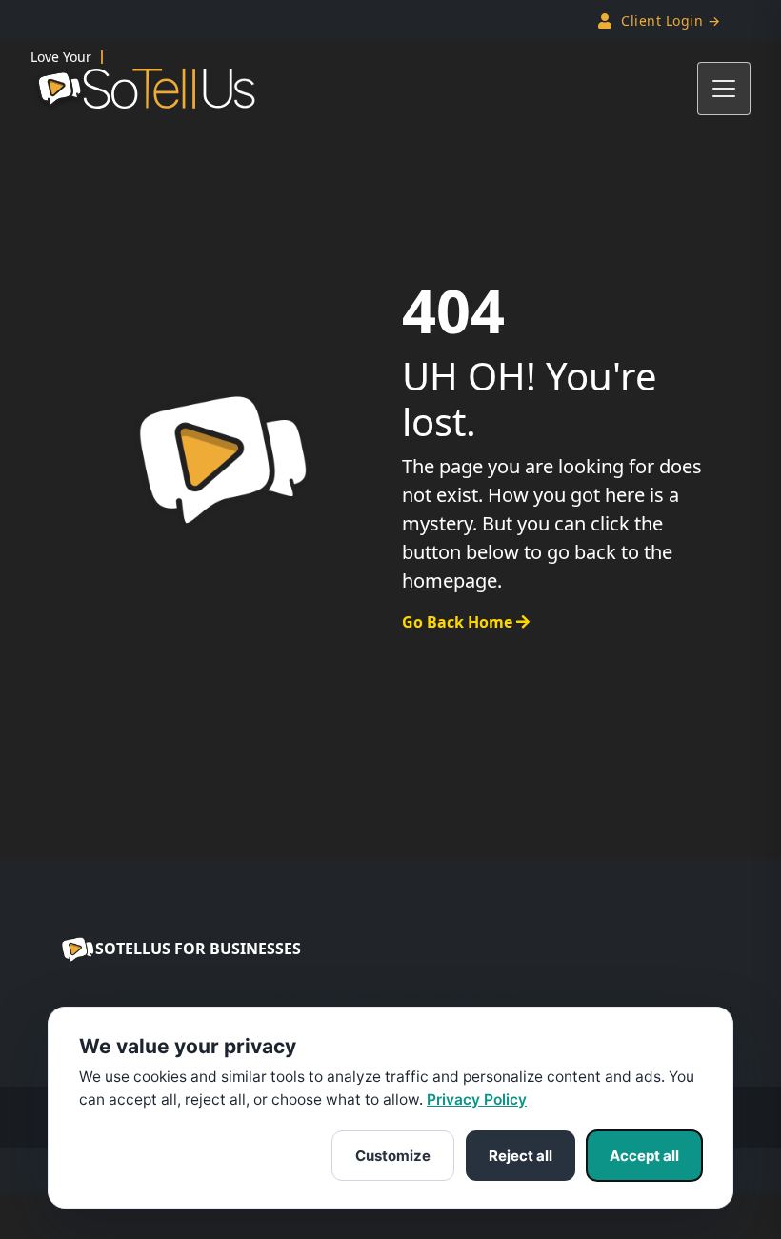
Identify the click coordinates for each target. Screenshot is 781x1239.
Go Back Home (459, 621)
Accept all (644, 1156)
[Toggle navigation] (724, 88)
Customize (393, 1156)
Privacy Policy (477, 1099)
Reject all (520, 1156)
